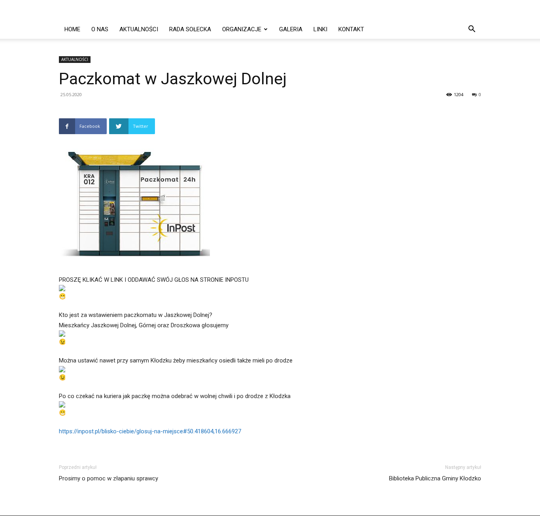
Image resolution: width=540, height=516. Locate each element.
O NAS (99, 29)
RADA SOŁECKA (190, 29)
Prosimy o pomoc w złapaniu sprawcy (108, 478)
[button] (471, 30)
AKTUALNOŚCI (138, 29)
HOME (72, 29)
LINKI (320, 29)
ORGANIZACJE (241, 29)
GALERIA (290, 29)
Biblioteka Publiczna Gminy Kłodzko (435, 478)
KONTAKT (351, 29)
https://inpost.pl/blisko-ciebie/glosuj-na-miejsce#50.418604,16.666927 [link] (150, 431)
